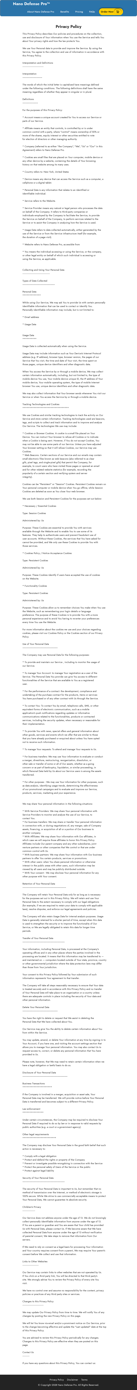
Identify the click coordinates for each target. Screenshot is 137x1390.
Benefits (64, 11)
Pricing (79, 11)
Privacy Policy (57, 1379)
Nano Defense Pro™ (31, 4)
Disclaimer (72, 1379)
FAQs (92, 11)
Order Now (107, 11)
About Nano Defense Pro (40, 11)
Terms (84, 1379)
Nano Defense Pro (67, 1385)
